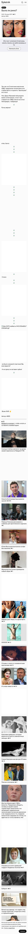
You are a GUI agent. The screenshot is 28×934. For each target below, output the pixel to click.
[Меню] (26, 2)
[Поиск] (22, 2)
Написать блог (14, 49)
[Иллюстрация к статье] (14, 28)
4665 (8, 416)
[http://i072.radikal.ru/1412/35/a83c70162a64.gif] (14, 327)
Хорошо (22, 931)
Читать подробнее (9, 928)
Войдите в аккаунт (8, 423)
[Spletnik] (5, 2)
